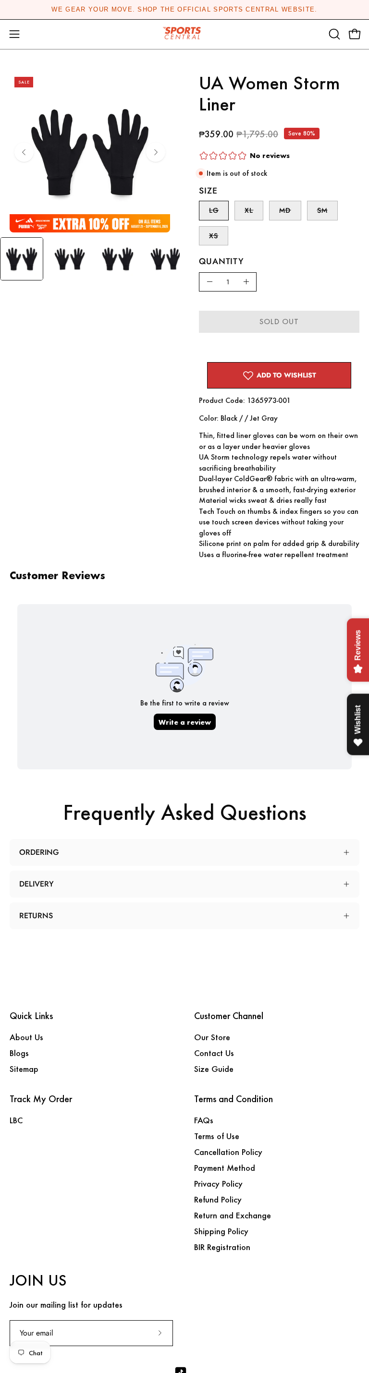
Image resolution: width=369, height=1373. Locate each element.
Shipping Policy (221, 1231)
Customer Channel (228, 1016)
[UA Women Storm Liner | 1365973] (21, 258)
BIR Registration (222, 1247)
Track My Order (41, 1099)
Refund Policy (218, 1199)
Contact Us (214, 1053)
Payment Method (224, 1168)
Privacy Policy (218, 1184)
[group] (184, 9)
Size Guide (214, 1069)
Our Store (212, 1037)
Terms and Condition (233, 1099)
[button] (333, 34)
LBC (16, 1120)
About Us (26, 1037)
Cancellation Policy (228, 1152)
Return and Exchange (232, 1215)
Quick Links (31, 1016)
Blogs (19, 1053)
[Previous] (24, 152)
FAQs (203, 1120)
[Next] (155, 152)
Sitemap (24, 1069)
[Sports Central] (184, 34)
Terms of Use (216, 1136)
